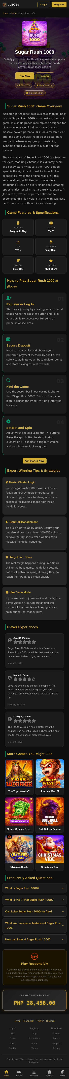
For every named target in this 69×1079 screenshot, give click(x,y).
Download (33, 1075)
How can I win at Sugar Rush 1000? (28, 939)
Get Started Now (34, 460)
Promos (49, 1075)
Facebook (28, 1020)
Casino (13, 13)
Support (56, 1043)
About (34, 1043)
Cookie (12, 1048)
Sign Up (45, 76)
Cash (12, 1043)
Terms (34, 1048)
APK (13, 1033)
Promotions (34, 1038)
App (34, 1033)
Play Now (24, 76)
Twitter (40, 1020)
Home (5, 13)
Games (56, 1033)
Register (59, 4)
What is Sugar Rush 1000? (22, 888)
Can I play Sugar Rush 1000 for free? (28, 911)
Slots (12, 1038)
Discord (50, 1020)
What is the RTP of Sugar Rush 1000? (29, 899)
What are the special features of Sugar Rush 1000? (33, 925)
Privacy (56, 1048)
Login (43, 4)
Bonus (62, 1075)
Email (17, 1020)
